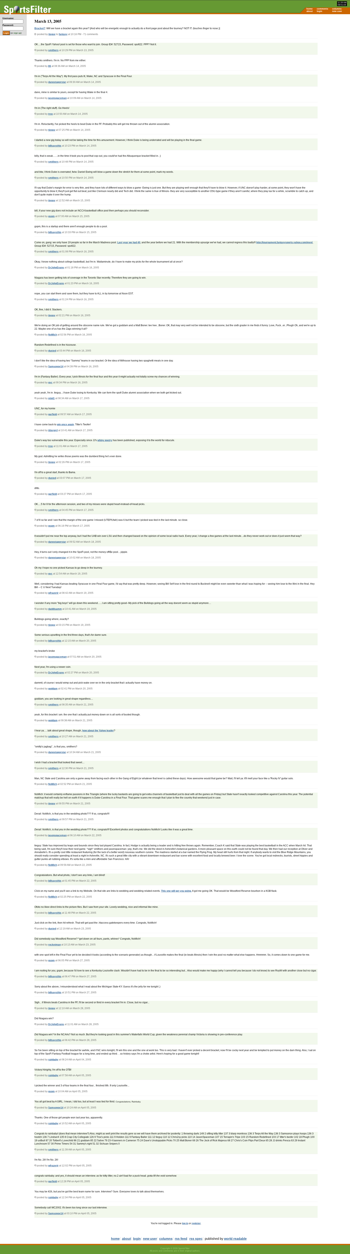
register (196, 1223)
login (319, 11)
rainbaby (53, 1059)
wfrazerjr (53, 593)
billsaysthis (54, 145)
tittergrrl (53, 430)
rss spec (196, 1238)
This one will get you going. (176, 891)
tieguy (51, 34)
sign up (17, 33)
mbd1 (51, 398)
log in (185, 1223)
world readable (235, 1238)
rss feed (181, 1238)
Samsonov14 (55, 366)
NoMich (52, 334)
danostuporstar (57, 82)
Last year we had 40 (128, 242)
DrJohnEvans (56, 267)
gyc (50, 382)
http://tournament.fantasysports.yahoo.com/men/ (284, 242)
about (309, 11)
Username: (8, 18)
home (309, 9)
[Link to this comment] (35, 50)
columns (336, 9)
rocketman (54, 944)
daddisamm (55, 609)
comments (322, 9)
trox (50, 114)
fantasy (63, 34)
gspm (51, 216)
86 (49, 66)
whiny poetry (104, 440)
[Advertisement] (316, 45)
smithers (53, 50)
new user (337, 11)
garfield (52, 414)
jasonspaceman (57, 98)
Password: (8, 25)
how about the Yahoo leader (98, 730)
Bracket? (39, 28)
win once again (65, 424)
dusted (52, 350)
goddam (53, 688)
